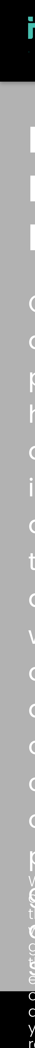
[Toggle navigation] (29, 52)
